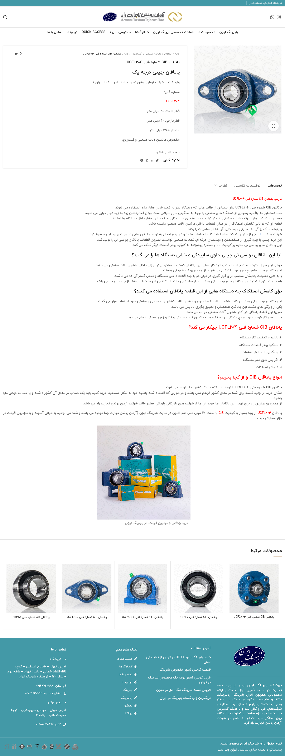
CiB (126, 54)
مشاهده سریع (232, 571)
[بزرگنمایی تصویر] (273, 126)
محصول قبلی (21, 54)
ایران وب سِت (227, 749)
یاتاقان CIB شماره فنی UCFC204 (254, 617)
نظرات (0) (220, 185)
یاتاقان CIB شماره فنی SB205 (31, 617)
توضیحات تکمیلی (247, 185)
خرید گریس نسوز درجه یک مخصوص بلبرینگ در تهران (179, 680)
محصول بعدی (12, 54)
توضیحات (275, 185)
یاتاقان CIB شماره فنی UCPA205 (142, 617)
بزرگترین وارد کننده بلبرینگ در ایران (185, 698)
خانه (177, 54)
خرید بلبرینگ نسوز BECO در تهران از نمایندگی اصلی (178, 659)
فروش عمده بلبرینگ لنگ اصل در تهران (183, 690)
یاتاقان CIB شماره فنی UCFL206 (87, 617)
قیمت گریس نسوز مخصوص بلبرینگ (185, 669)
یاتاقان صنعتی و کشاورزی (146, 54)
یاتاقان (168, 54)
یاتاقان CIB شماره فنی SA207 (198, 617)
